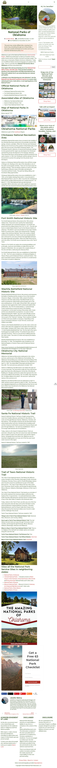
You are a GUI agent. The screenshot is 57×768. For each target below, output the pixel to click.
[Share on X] (10, 694)
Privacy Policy (23, 760)
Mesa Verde (32, 578)
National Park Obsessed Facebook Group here (14, 79)
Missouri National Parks (10, 584)
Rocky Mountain (11, 580)
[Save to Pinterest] (17, 694)
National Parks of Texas (10, 590)
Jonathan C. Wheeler (19, 215)
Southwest (17, 132)
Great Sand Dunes (23, 578)
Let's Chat (47, 120)
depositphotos (38, 763)
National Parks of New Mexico (12, 588)
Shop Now (47, 101)
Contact (36, 760)
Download (29, 539)
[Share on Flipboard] (23, 694)
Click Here (34, 537)
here (22, 50)
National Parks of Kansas (11, 582)
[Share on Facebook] (4, 694)
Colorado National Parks (11, 577)
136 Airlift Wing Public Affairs (19, 410)
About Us (30, 760)
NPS (19, 286)
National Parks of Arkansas (11, 575)
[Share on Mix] (29, 694)
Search (53, 67)
